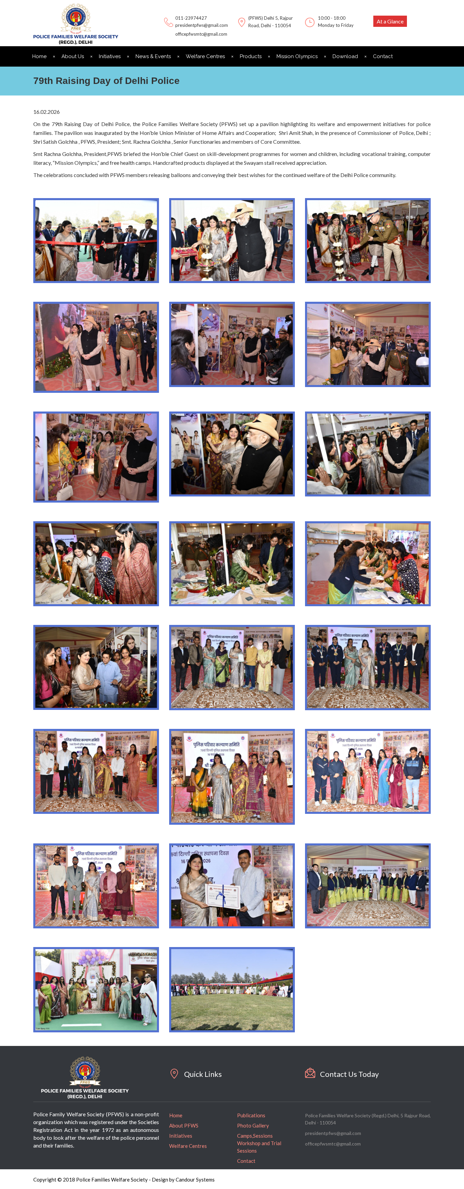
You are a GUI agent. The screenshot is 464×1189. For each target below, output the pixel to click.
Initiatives (110, 56)
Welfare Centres (205, 56)
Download (345, 56)
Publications (251, 1115)
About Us (72, 56)
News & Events (153, 56)
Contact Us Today (349, 1074)
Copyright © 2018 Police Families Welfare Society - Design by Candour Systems (124, 1179)
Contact (383, 56)
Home (39, 56)
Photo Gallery (253, 1125)
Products (251, 56)
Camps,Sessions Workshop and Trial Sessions (259, 1143)
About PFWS (183, 1125)
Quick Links (203, 1074)
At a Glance (390, 21)
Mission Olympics (297, 56)
